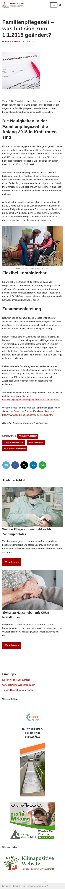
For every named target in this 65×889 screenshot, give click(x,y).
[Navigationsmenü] (53, 4)
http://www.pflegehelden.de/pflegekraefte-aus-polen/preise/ (31, 399)
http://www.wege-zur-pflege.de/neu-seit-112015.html (27, 415)
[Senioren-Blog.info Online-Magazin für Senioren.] (13, 5)
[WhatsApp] (42, 465)
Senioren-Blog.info (11, 886)
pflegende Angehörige (15, 448)
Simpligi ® (43, 886)
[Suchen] (60, 5)
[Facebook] (15, 465)
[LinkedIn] (33, 465)
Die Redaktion (13, 41)
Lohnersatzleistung (14, 442)
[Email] (6, 465)
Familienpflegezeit (28, 436)
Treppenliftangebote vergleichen (17, 690)
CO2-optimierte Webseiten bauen (18, 685)
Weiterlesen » (10, 563)
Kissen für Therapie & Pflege (16, 679)
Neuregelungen (35, 442)
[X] (24, 465)
